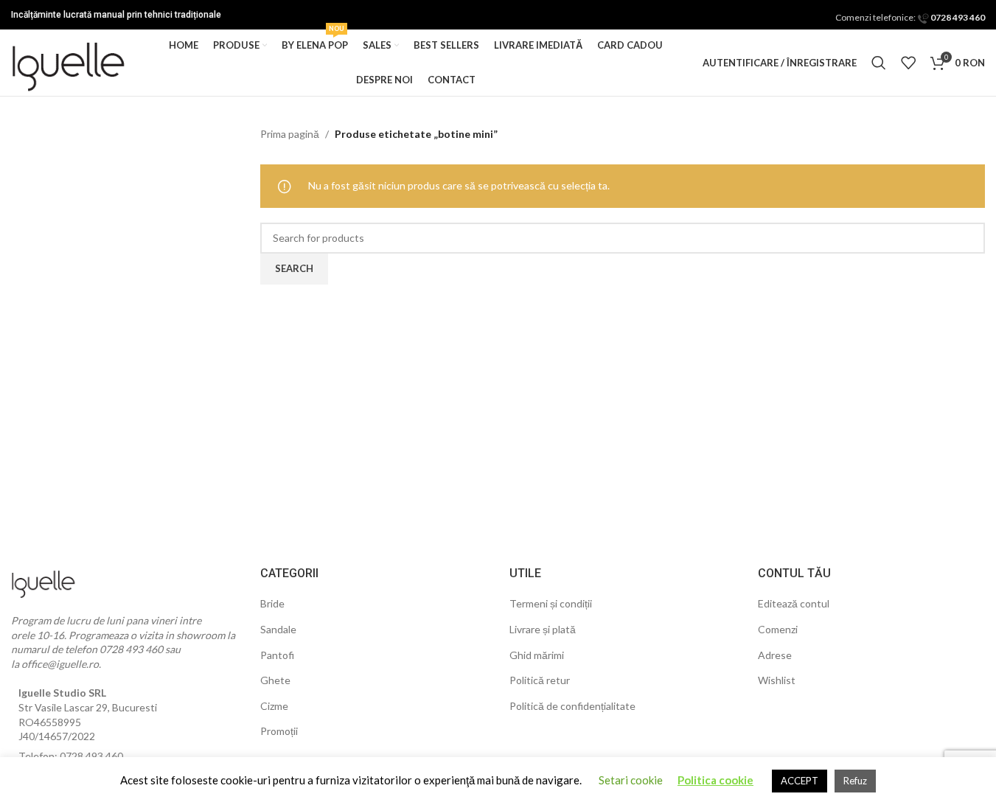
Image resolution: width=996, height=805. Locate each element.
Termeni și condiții (550, 603)
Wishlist (776, 680)
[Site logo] (70, 61)
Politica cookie (715, 780)
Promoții (279, 731)
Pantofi (277, 655)
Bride (272, 603)
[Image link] (44, 580)
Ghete (275, 680)
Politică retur (539, 680)
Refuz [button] (855, 781)
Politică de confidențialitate (572, 706)
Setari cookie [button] (631, 780)
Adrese (775, 655)
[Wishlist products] (908, 62)
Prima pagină (289, 134)
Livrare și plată (542, 629)
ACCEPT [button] (799, 781)
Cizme (274, 706)
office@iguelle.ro (60, 664)
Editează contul (793, 603)
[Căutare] (879, 62)
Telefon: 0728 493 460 (70, 756)
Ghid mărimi (536, 655)
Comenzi (778, 629)
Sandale (278, 629)
